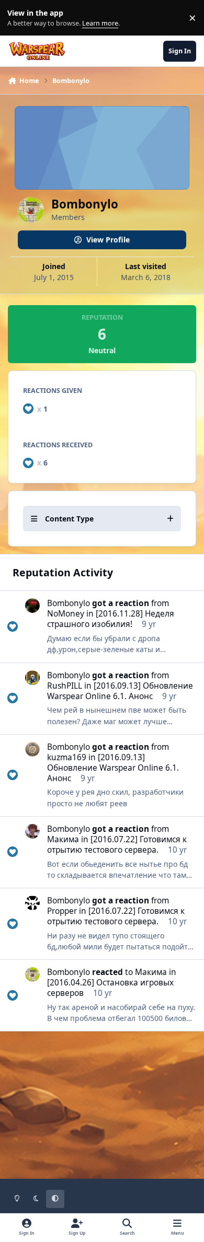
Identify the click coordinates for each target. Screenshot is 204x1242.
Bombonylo (68, 603)
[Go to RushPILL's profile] (32, 677)
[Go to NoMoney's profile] (32, 605)
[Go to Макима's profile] (32, 831)
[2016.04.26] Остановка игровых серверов (110, 988)
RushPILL (64, 685)
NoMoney (65, 613)
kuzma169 (66, 757)
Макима (63, 839)
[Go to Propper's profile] (32, 903)
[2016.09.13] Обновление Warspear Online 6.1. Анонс (120, 691)
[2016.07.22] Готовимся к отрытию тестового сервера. (117, 844)
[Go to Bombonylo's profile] (32, 974)
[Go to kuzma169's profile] (32, 749)
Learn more (20, 18)
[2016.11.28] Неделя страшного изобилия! (110, 619)
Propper (62, 911)
